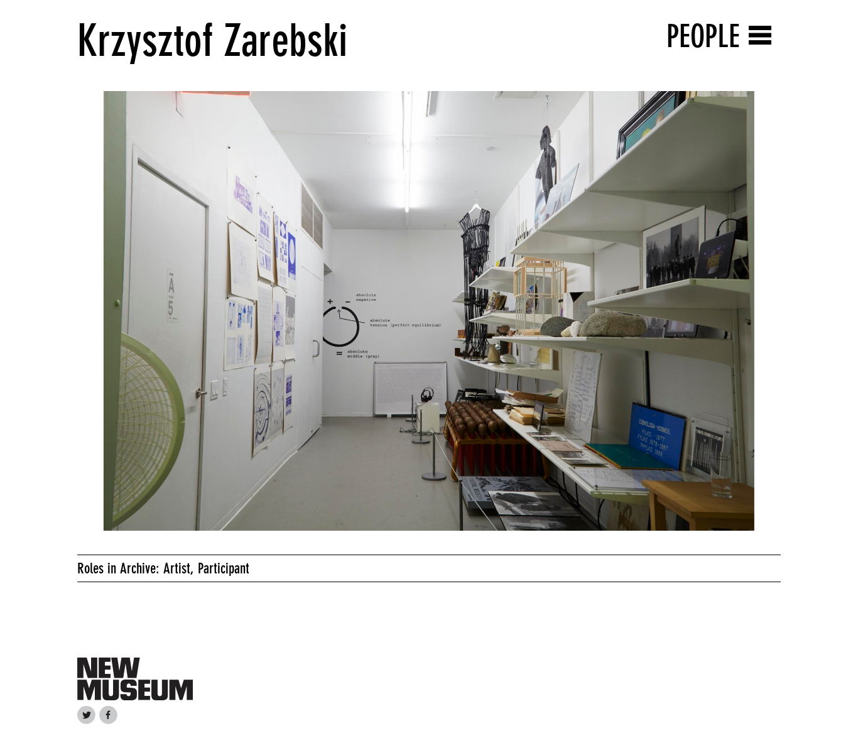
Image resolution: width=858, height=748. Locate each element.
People (703, 36)
